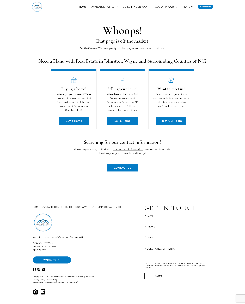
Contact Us (205, 7)
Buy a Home (74, 120)
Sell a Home (122, 120)
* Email (149, 237)
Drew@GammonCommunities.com (53, 253)
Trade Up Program (164, 7)
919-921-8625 (40, 250)
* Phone (150, 226)
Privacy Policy (39, 279)
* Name (149, 216)
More (119, 207)
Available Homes (52, 207)
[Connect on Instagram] (38, 269)
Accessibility (52, 279)
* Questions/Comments (160, 248)
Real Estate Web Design (44, 282)
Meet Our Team (171, 120)
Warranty (49, 260)
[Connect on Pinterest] (43, 269)
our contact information (128, 149)
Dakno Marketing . (69, 282)
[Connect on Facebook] (34, 269)
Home (83, 7)
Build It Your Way (135, 7)
